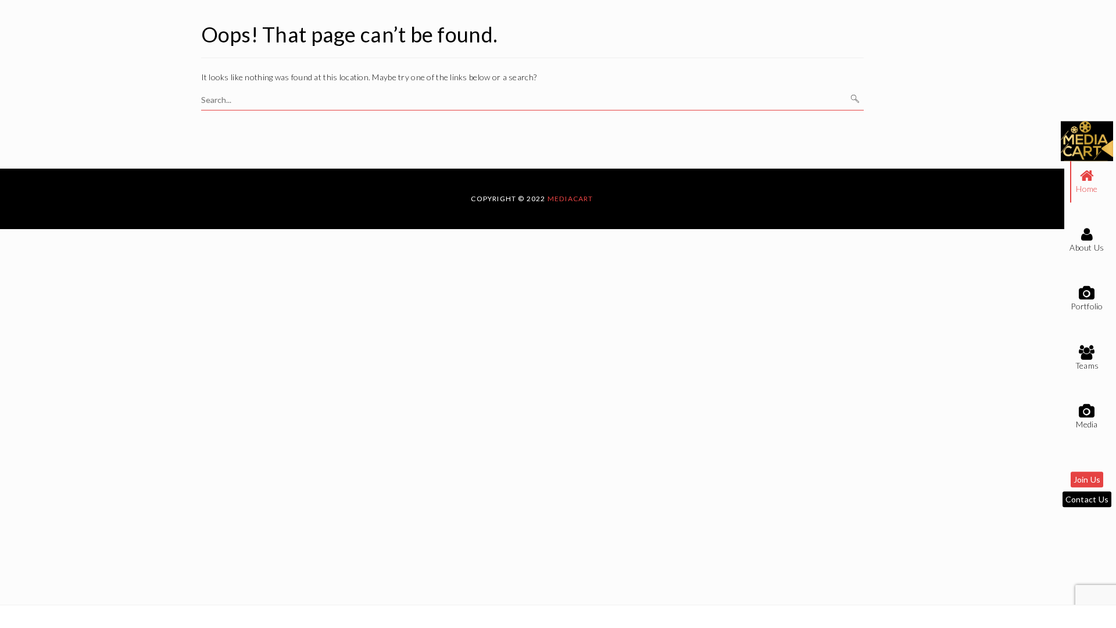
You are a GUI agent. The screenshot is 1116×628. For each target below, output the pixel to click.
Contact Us (1087, 500)
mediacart (570, 198)
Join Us (1087, 480)
